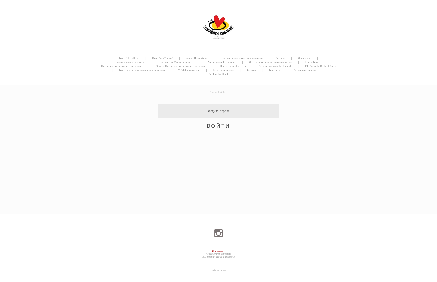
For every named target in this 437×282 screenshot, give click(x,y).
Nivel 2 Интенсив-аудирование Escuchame (181, 65)
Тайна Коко (312, 61)
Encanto (280, 57)
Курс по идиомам (223, 69)
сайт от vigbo (219, 270)
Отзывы (251, 69)
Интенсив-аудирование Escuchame (122, 65)
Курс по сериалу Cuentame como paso (142, 69)
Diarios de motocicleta (233, 65)
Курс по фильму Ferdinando (275, 65)
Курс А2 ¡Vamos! (162, 57)
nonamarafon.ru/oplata (218, 253)
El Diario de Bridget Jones (320, 65)
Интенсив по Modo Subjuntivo (176, 61)
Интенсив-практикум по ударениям (241, 57)
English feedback (218, 73)
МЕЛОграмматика (189, 69)
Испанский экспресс (305, 69)
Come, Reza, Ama (196, 57)
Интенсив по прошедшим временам (270, 61)
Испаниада (304, 57)
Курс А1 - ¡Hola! (129, 57)
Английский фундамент (221, 61)
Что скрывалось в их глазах (128, 61)
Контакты (274, 69)
